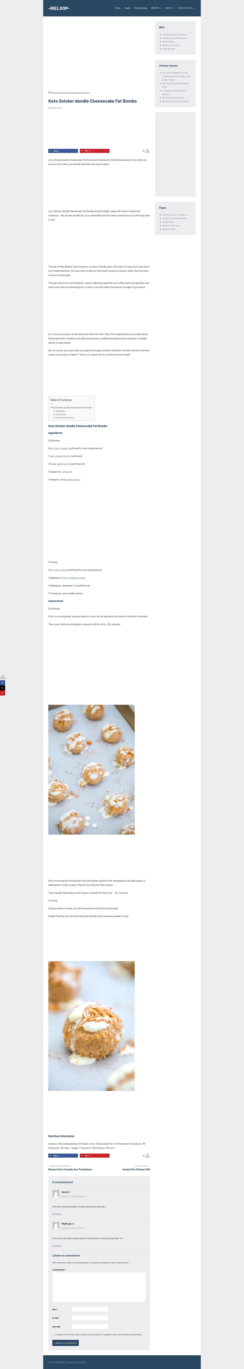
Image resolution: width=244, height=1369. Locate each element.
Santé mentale (168, 48)
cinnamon (67, 471)
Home (117, 8)
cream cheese (61, 448)
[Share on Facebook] (2, 682)
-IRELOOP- (59, 8)
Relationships (141, 8)
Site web (56, 1326)
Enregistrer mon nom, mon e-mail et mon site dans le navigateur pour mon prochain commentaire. (98, 1334)
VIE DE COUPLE (185, 8)
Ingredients (60, 411)
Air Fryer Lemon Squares (173, 97)
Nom (55, 1309)
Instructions (61, 414)
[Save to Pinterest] (2, 692)
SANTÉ (168, 8)
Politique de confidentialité (174, 38)
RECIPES (155, 8)
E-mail (55, 1318)
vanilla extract (72, 479)
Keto (50, 159)
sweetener (62, 463)
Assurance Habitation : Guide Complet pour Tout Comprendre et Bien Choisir (176, 76)
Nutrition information (65, 417)
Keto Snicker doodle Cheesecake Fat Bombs (71, 407)
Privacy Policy (168, 41)
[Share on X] (2, 687)
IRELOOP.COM (54, 108)
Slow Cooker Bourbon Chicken (175, 101)
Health (128, 8)
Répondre (56, 1214)
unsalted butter (62, 456)
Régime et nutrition (171, 45)
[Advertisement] (99, 56)
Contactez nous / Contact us (174, 34)
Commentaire (59, 1269)
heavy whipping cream (73, 577)
